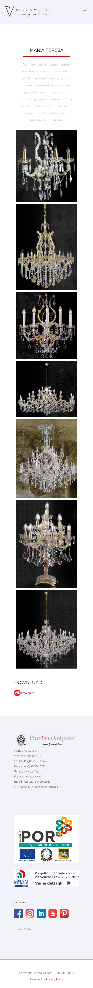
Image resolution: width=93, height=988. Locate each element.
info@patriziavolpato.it (35, 781)
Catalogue (27, 693)
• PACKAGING (22, 928)
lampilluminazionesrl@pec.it (39, 786)
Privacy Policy (55, 979)
